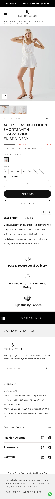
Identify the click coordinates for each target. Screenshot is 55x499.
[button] (6, 13)
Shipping (19, 148)
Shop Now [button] (10, 384)
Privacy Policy (13, 473)
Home (6, 22)
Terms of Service (28, 473)
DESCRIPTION (11, 218)
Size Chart (13, 177)
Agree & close (32, 492)
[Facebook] (49, 438)
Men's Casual (10, 391)
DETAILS (28, 218)
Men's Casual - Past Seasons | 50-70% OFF (25, 400)
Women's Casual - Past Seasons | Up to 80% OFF (26, 415)
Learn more (12, 492)
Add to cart (28, 193)
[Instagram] (42, 438)
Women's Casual (12, 404)
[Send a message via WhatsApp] (50, 494)
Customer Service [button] (14, 427)
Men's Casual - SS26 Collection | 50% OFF (25, 395)
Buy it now (27, 203)
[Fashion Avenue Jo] (13, 346)
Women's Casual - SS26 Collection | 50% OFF (27, 409)
